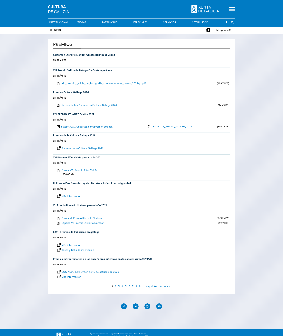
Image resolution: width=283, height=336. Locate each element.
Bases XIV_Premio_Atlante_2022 (172, 126)
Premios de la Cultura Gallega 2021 (74, 135)
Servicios (169, 22)
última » (165, 286)
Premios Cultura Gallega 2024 (71, 92)
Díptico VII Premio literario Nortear (83, 223)
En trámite (59, 60)
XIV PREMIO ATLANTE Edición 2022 (73, 114)
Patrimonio (110, 22)
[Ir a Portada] (58, 11)
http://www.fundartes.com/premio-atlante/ (87, 127)
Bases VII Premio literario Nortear (82, 218)
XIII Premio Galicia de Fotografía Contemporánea (82, 70)
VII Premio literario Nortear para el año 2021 (80, 205)
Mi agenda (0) (224, 30)
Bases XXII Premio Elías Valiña (79, 170)
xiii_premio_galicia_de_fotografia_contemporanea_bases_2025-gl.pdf (104, 83)
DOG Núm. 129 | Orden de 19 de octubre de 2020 (90, 272)
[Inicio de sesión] (226, 23)
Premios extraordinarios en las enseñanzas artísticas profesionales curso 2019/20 (102, 259)
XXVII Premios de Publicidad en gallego (76, 232)
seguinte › (152, 286)
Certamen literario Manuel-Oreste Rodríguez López (84, 55)
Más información (71, 196)
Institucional (58, 22)
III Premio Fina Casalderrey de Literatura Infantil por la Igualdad (92, 183)
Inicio (57, 30)
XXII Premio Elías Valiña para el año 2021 (77, 158)
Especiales (140, 22)
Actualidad (200, 22)
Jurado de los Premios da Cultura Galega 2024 (89, 105)
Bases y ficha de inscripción (77, 250)
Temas (81, 22)
